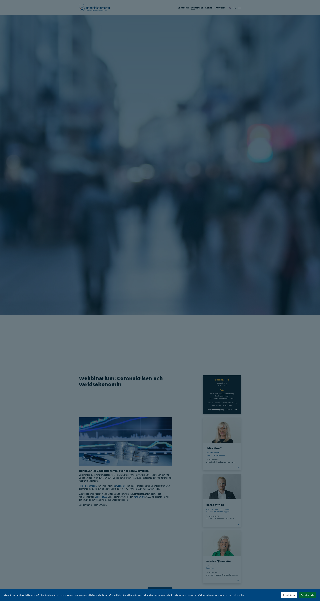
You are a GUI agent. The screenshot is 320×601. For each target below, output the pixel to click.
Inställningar (289, 595)
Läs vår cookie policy (234, 595)
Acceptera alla (307, 595)
